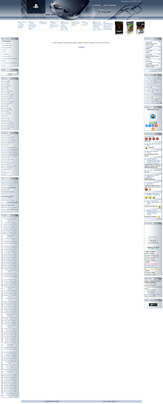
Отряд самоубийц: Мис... (10, 271)
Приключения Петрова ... (10, 349)
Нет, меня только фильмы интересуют (151, 284)
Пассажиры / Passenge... (10, 345)
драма (12, 187)
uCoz (117, 401)
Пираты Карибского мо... (10, 301)
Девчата (10, 297)
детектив (11, 200)
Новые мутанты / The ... (11, 267)
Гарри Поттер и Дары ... (11, 320)
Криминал (4, 193)
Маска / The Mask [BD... (11, 293)
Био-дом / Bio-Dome (11, 311)
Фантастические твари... (10, 218)
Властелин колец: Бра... (10, 374)
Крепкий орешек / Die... (10, 308)
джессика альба (13, 183)
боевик (4, 187)
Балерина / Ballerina (11, 251)
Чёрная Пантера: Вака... (10, 224)
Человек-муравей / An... (11, 303)
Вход (60, 14)
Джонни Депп (4, 181)
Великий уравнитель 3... (10, 229)
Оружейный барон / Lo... (10, 352)
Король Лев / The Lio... (10, 309)
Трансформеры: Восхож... (10, 236)
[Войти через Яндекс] (156, 125)
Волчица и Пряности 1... (10, 317)
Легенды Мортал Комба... (10, 220)
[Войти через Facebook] (153, 125)
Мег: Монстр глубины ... (11, 357)
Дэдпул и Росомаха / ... (10, 225)
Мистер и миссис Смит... (11, 299)
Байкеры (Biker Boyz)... (10, 358)
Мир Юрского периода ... (10, 277)
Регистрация (54, 14)
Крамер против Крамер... (10, 288)
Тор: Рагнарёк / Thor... (10, 279)
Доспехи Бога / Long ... (10, 390)
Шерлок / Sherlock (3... (10, 388)
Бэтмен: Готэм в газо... (10, 281)
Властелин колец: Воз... (10, 375)
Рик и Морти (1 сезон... (10, 306)
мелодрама (5, 189)
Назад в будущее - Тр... (11, 383)
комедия (7, 196)
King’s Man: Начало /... (10, 227)
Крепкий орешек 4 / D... (10, 333)
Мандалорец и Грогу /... (11, 259)
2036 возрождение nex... (10, 360)
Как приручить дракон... (11, 257)
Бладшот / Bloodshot (11, 282)
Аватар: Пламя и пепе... (11, 256)
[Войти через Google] (159, 125)
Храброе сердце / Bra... (11, 385)
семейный (12, 202)
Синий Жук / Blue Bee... (10, 230)
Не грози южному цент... (10, 331)
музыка (3, 203)
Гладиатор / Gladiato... (10, 322)
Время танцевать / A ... (10, 286)
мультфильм (7, 205)
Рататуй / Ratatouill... (10, 379)
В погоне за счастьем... (11, 335)
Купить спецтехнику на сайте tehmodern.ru (152, 99)
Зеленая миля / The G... (11, 292)
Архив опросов (156, 294)
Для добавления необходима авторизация (153, 70)
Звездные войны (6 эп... (11, 377)
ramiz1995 (151, 248)
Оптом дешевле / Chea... (11, 362)
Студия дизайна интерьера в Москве (150, 89)
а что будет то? (151, 291)
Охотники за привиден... (10, 241)
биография (4, 198)
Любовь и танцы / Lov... (11, 319)
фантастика (5, 200)
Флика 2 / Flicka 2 (10, 368)
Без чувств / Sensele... (10, 336)
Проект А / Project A (11, 341)
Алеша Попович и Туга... (11, 395)
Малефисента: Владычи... (10, 315)
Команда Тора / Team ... (11, 284)
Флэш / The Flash (10, 238)
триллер (10, 209)
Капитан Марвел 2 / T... (11, 249)
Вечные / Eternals (10, 222)
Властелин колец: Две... (10, 324)
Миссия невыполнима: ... (10, 243)
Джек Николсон (9, 182)
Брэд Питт (15, 182)
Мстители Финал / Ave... (10, 264)
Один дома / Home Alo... (10, 380)
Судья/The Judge (11, 353)
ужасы (3, 209)
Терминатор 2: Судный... (10, 382)
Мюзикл (10, 207)
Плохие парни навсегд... (10, 265)
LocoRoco (149, 91)
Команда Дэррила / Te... (10, 369)
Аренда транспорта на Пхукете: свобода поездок (152, 102)
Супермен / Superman (10, 247)
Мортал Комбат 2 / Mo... (10, 260)
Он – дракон (10, 366)
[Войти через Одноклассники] (153, 129)
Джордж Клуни (5, 184)
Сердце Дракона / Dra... (11, 347)
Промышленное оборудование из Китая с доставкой (152, 86)
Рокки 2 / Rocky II (10, 339)
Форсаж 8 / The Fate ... (10, 295)
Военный (10, 198)
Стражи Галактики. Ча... (11, 275)
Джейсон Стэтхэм (8, 211)
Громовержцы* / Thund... (10, 254)
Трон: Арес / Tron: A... (10, 252)
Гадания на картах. (151, 77)
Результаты (148, 294)
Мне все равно (151, 290)
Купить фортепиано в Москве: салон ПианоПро (152, 93)
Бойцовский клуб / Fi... (10, 273)
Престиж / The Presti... (10, 343)
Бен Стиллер (11, 181)
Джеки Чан (12, 185)
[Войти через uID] (146, 125)
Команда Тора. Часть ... (11, 364)
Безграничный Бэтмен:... (11, 371)
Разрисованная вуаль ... (10, 312)
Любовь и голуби (11, 330)
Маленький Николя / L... (11, 268)
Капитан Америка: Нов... (10, 233)
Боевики (14, 207)
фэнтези (4, 207)
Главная (48, 14)
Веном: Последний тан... (10, 232)
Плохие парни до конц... (11, 246)
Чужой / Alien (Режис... (10, 338)
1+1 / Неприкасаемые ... (11, 290)
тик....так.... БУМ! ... (11, 240)
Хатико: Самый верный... (10, 326)
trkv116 (156, 248)
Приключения (7, 192)
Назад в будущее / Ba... (11, 391)
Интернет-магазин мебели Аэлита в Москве (153, 79)
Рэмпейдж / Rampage (10, 355)
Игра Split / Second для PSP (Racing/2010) (152, 82)
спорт (9, 193)
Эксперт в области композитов (151, 96)
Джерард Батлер (5, 185)
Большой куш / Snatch (10, 387)
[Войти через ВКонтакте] (149, 125)
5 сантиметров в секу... (10, 304)
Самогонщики (11, 393)
